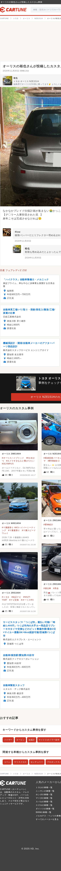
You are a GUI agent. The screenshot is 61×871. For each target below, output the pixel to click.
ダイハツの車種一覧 (45, 809)
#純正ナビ (16, 597)
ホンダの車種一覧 (44, 794)
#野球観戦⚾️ (54, 461)
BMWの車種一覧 (43, 812)
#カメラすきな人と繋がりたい (20, 461)
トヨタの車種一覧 (44, 787)
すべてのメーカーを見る (47, 819)
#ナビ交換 (14, 600)
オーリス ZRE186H (11, 593)
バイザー (8, 740)
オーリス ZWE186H (11, 454)
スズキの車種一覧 (44, 805)
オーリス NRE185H (11, 523)
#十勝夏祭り (14, 530)
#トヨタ (5, 597)
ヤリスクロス (20, 762)
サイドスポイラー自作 (49, 740)
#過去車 (47, 588)
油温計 (31, 740)
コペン (7, 762)
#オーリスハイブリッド (13, 458)
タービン (20, 740)
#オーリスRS (27, 600)
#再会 (56, 588)
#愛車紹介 (48, 524)
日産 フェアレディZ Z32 (13, 270)
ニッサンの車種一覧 (45, 791)
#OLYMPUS (8, 464)
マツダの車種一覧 (44, 798)
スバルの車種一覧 (44, 801)
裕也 (16, 78)
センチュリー (37, 762)
